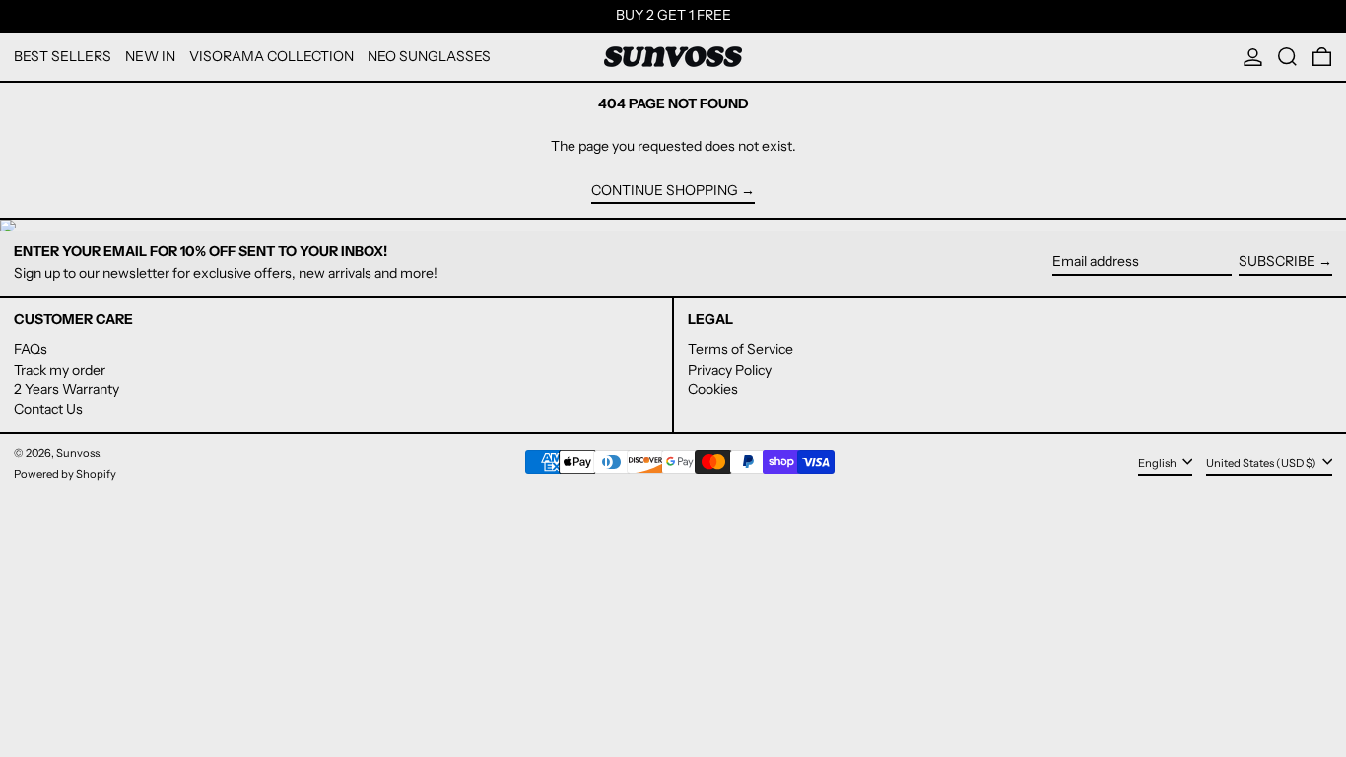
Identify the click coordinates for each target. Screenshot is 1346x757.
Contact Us (48, 409)
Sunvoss (78, 453)
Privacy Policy (730, 369)
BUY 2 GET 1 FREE (673, 15)
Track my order (59, 369)
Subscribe (1277, 261)
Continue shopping (664, 190)
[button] (1287, 57)
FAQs (30, 349)
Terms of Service (740, 349)
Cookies (713, 389)
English (1158, 463)
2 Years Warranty (66, 389)
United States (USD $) (1262, 463)
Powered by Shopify (65, 474)
